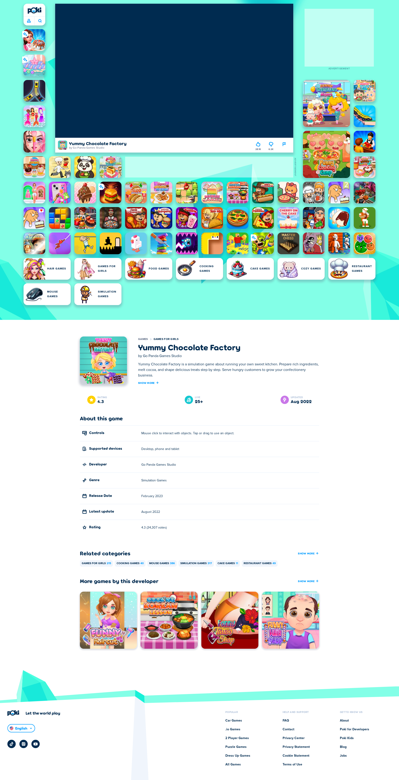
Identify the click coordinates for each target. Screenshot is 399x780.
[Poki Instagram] (23, 744)
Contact (288, 729)
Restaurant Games (260, 563)
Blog (343, 747)
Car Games (233, 720)
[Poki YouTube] (35, 744)
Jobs (343, 755)
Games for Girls (166, 339)
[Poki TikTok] (11, 744)
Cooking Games (130, 563)
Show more (146, 382)
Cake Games (228, 563)
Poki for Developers (354, 729)
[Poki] (34, 10)
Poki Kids (347, 738)
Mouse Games (162, 563)
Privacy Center (294, 738)
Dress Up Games (237, 755)
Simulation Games (196, 563)
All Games (233, 764)
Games (143, 339)
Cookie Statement (296, 755)
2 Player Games (237, 738)
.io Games (232, 729)
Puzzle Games (236, 747)
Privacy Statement (296, 747)
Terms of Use (292, 764)
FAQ (286, 720)
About (344, 720)
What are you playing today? (39, 21)
